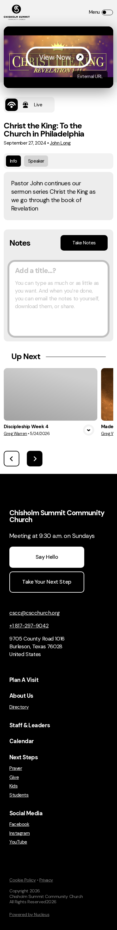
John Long (60, 143)
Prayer (15, 768)
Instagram (19, 833)
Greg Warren (15, 433)
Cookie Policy (22, 880)
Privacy (46, 880)
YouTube (18, 842)
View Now (55, 57)
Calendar (21, 741)
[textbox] (58, 299)
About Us (21, 696)
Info (13, 161)
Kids (13, 786)
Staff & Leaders (29, 725)
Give (14, 777)
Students (19, 795)
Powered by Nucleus (29, 914)
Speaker (36, 161)
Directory (18, 707)
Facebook (19, 824)
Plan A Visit (23, 680)
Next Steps (23, 757)
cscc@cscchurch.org (34, 612)
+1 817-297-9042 (28, 625)
